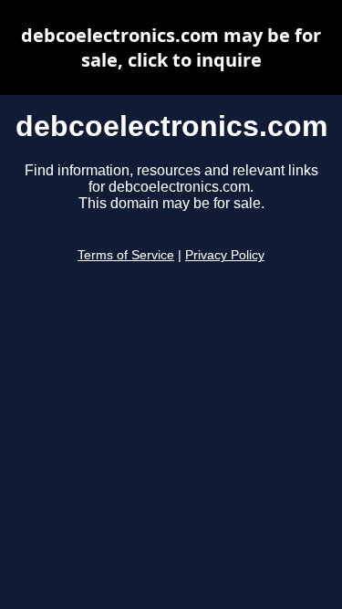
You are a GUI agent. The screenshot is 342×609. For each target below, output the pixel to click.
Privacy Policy (224, 255)
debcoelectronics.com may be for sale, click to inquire (171, 47)
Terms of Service (126, 255)
